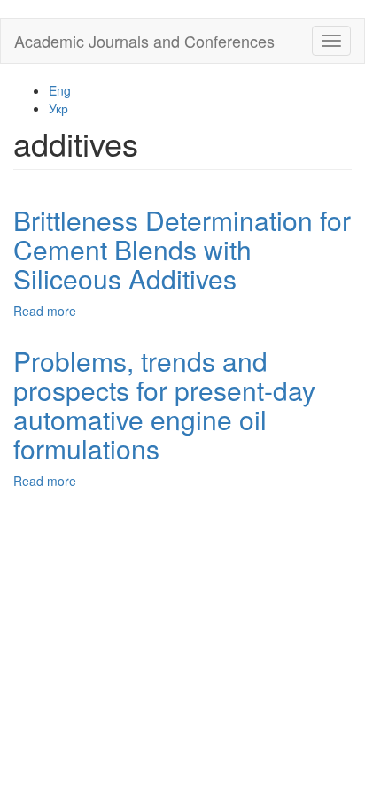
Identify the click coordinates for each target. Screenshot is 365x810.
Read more (44, 311)
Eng (60, 90)
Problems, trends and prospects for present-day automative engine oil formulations (164, 404)
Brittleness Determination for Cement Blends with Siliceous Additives (182, 249)
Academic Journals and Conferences (144, 40)
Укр (58, 108)
